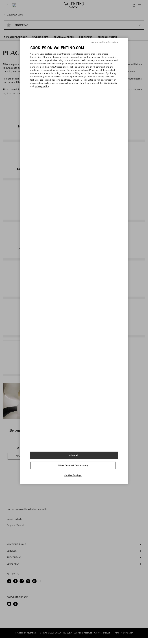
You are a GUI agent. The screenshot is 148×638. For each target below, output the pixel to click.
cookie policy (110, 83)
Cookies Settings (73, 475)
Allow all (74, 455)
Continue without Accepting (104, 42)
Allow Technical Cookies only (73, 465)
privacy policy (42, 86)
